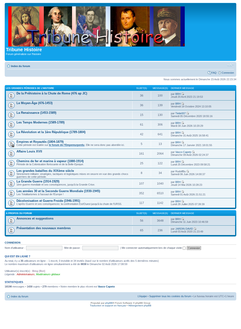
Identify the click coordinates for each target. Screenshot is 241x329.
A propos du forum (19, 213)
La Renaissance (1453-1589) (36, 112)
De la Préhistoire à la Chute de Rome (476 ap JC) (51, 93)
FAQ (214, 72)
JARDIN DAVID (184, 228)
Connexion (228, 72)
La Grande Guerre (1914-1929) (37, 181)
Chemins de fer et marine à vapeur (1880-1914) (50, 161)
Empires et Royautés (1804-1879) (40, 141)
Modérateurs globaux (48, 274)
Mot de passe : (72, 247)
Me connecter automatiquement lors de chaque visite (152, 247)
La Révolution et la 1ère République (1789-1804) (50, 132)
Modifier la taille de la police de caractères (230, 65)
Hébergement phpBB (139, 305)
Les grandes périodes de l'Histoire (30, 88)
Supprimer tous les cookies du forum (170, 296)
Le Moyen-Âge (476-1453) (34, 103)
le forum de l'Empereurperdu (66, 144)
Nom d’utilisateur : (15, 247)
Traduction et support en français (108, 305)
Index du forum (20, 66)
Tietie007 (180, 113)
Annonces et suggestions (34, 218)
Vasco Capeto (183, 152)
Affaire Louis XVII (29, 151)
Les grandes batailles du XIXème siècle (45, 171)
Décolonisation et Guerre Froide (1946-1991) (48, 200)
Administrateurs (26, 274)
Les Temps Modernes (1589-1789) (40, 122)
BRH (178, 94)
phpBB (109, 303)
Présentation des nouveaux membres (43, 228)
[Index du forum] (97, 25)
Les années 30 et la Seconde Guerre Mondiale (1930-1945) (58, 191)
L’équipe (142, 296)
